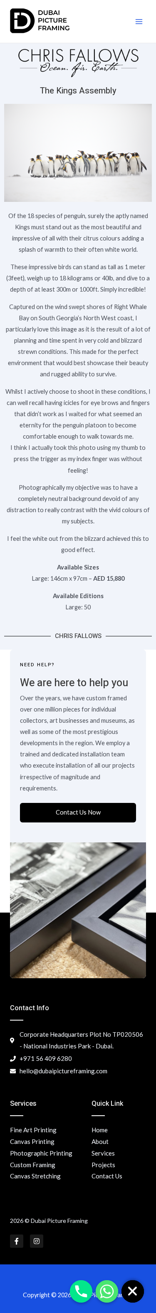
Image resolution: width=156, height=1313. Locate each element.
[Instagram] (36, 1241)
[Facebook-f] (16, 1241)
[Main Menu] (139, 21)
